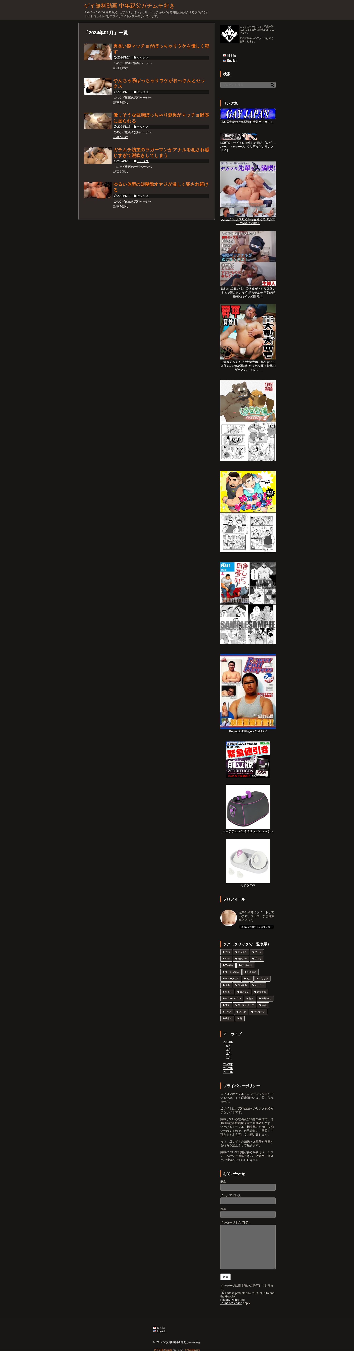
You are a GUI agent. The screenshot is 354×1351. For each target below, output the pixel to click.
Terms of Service (231, 1303)
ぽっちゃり (246, 965)
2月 (228, 1053)
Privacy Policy (229, 1299)
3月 (228, 1049)
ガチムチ (242, 958)
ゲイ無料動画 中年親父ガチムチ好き (129, 6)
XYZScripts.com (192, 1350)
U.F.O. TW (248, 885)
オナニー (259, 985)
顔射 (251, 998)
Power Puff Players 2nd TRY (248, 731)
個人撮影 (242, 985)
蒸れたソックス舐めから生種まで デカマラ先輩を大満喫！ (248, 221)
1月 (228, 1057)
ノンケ (242, 1012)
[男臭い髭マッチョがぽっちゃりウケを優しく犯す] (98, 52)
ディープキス (232, 978)
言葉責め (261, 992)
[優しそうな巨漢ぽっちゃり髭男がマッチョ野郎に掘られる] (98, 121)
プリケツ (263, 978)
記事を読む (120, 68)
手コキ (258, 958)
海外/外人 (266, 998)
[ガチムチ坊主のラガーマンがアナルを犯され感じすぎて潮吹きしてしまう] (98, 155)
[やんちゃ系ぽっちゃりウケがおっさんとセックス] (98, 86)
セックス (143, 57)
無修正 (228, 992)
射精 (227, 952)
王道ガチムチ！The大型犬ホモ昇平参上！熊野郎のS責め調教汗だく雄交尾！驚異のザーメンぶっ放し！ (248, 365)
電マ (227, 1005)
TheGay (229, 965)
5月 (228, 1045)
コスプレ (244, 992)
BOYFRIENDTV (233, 998)
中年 (227, 958)
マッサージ (259, 1012)
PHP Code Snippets (163, 1350)
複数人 (228, 1018)
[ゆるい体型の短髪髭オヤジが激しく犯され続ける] (98, 190)
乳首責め (251, 972)
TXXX (228, 1012)
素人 (249, 978)
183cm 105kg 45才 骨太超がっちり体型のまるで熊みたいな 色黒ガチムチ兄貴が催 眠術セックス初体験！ (248, 292)
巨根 (264, 1005)
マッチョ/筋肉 (232, 972)
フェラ (258, 952)
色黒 (227, 985)
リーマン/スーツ (246, 1005)
